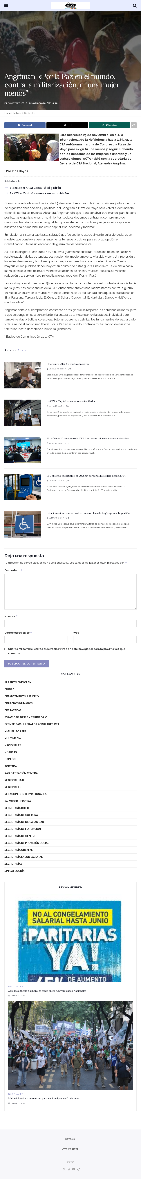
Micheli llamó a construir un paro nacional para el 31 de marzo (44, 1098)
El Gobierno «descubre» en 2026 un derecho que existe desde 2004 (86, 475)
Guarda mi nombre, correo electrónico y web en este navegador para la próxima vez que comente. (66, 651)
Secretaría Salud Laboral (23, 856)
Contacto (70, 1139)
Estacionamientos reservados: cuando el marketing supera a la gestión (88, 513)
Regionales (12, 787)
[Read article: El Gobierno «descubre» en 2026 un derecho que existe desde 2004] (22, 487)
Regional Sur (14, 780)
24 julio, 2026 (55, 406)
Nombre (11, 616)
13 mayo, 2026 (55, 518)
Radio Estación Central (21, 773)
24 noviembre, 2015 (15, 103)
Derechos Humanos (18, 703)
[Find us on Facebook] (60, 1169)
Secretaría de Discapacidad (24, 822)
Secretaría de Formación (22, 828)
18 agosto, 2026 (56, 369)
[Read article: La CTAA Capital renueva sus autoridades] (22, 413)
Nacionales (38, 103)
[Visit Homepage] (70, 5)
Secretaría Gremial (18, 849)
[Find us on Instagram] (69, 1169)
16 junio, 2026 (55, 481)
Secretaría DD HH (16, 808)
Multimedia (12, 738)
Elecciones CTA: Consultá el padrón (35, 187)
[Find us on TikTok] (78, 1169)
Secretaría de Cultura (21, 815)
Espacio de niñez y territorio (25, 717)
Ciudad (9, 689)
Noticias (52, 103)
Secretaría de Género (20, 836)
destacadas (12, 710)
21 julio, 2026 (55, 443)
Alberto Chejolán (17, 682)
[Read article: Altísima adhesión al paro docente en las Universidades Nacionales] (70, 938)
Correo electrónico (18, 632)
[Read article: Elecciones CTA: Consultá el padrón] (22, 375)
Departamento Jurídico (21, 696)
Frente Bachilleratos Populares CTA (31, 724)
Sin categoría (14, 870)
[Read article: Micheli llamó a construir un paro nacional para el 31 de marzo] (70, 1045)
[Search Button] (135, 5)
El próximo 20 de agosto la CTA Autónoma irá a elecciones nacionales (88, 438)
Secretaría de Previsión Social (26, 843)
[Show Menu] (6, 5)
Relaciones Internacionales (25, 794)
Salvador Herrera (17, 801)
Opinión (10, 759)
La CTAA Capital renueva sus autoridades (39, 193)
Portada (10, 766)
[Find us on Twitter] (64, 1169)
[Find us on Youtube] (73, 1169)
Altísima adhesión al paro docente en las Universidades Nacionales (47, 990)
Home (7, 113)
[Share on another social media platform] (134, 125)
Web (76, 632)
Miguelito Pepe (15, 731)
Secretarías (13, 863)
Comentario (13, 570)
